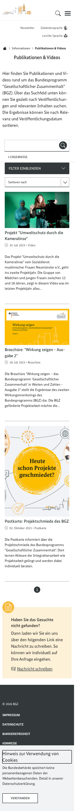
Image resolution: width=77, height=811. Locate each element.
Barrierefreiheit (16, 734)
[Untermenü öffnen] (58, 13)
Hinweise (9, 743)
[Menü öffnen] (68, 13)
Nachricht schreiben (35, 668)
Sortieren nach (17, 182)
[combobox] (36, 146)
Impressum (11, 715)
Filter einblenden (25, 168)
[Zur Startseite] (17, 9)
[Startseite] (4, 48)
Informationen (21, 48)
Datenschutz (12, 724)
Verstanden (20, 798)
